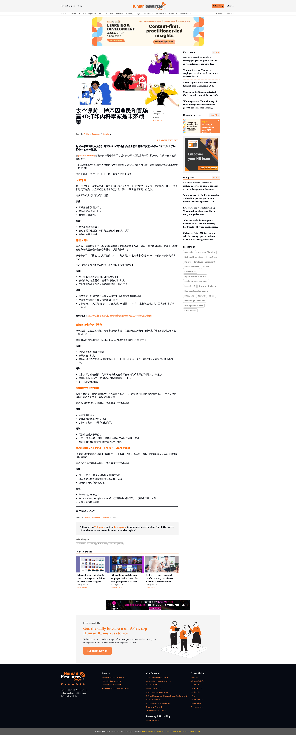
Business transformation (196, 291)
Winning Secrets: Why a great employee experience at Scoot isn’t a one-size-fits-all (200, 73)
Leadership (148, 13)
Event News (211, 257)
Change (80, 6)
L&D (101, 13)
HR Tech (109, 13)
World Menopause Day (155, 711)
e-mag (193, 696)
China (211, 296)
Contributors (190, 310)
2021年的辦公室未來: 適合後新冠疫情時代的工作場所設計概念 (119, 315)
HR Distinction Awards (110, 681)
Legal (138, 13)
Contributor (150, 587)
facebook (96, 134)
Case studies (190, 271)
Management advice (193, 305)
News (63, 13)
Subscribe (218, 6)
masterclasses (152, 720)
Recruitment (81, 544)
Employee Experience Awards (113, 677)
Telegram (99, 527)
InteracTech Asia (153, 688)
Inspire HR (151, 685)
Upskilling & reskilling (194, 300)
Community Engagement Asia (157, 681)
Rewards (119, 13)
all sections (185, 13)
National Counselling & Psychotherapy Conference (166, 696)
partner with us (197, 699)
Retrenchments (191, 266)
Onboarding (91, 544)
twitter (87, 134)
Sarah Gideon (82, 587)
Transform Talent (154, 707)
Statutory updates (207, 286)
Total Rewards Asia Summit (157, 703)
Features (72, 13)
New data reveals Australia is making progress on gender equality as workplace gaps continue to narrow (200, 60)
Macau (187, 262)
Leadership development (195, 281)
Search (231, 6)
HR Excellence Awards (110, 685)
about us (194, 677)
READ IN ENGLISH (167, 140)
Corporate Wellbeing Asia (156, 677)
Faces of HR (189, 286)
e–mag (219, 13)
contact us (195, 685)
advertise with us (197, 681)
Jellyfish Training (86, 155)
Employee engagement (204, 262)
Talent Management (87, 13)
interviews (160, 13)
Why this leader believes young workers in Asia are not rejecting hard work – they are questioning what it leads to (199, 223)
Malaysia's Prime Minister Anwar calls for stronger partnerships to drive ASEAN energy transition (199, 236)
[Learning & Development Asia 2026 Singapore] (148, 31)
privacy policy (196, 703)
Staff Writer (157, 120)
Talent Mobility (153, 699)
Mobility (129, 13)
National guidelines (193, 257)
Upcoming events (200, 115)
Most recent (200, 52)
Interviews (189, 296)
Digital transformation (195, 276)
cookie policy (195, 692)
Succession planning (205, 252)
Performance (102, 544)
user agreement (197, 707)
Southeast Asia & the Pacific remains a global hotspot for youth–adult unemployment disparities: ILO (201, 198)
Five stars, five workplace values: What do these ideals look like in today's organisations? (199, 211)
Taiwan (205, 266)
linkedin (105, 134)
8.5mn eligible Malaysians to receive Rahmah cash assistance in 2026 (200, 84)
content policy (196, 688)
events (172, 13)
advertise (229, 13)
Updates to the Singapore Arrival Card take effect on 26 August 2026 (200, 93)
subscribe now (99, 651)
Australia (188, 252)
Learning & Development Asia (158, 692)
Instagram (120, 527)
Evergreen (200, 177)
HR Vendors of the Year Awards (114, 688)
